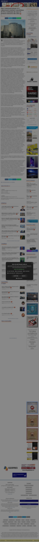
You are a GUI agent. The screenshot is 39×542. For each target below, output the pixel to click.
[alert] (19, 271)
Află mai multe (25, 267)
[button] (19, 269)
